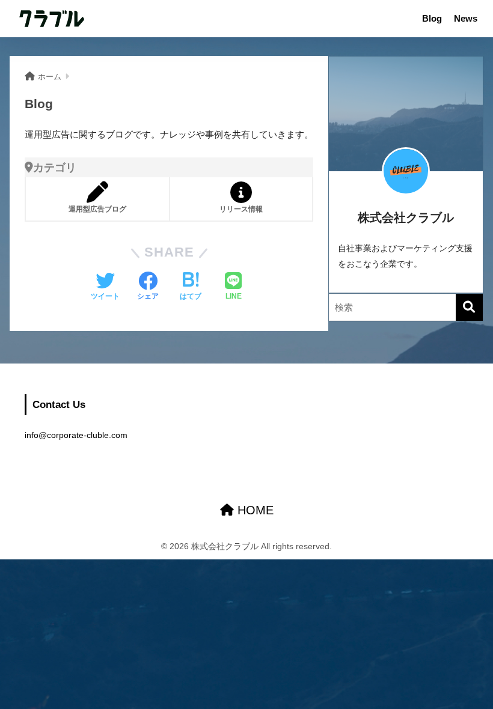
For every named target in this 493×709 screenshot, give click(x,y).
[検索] (469, 307)
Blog (432, 18)
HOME (254, 510)
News (465, 18)
